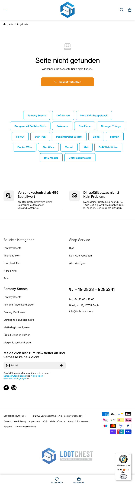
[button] (129, 10)
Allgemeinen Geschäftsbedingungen (23, 377)
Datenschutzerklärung (15, 375)
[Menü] (129, 455)
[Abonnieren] (61, 365)
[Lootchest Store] (67, 10)
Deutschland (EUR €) (14, 416)
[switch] (123, 476)
